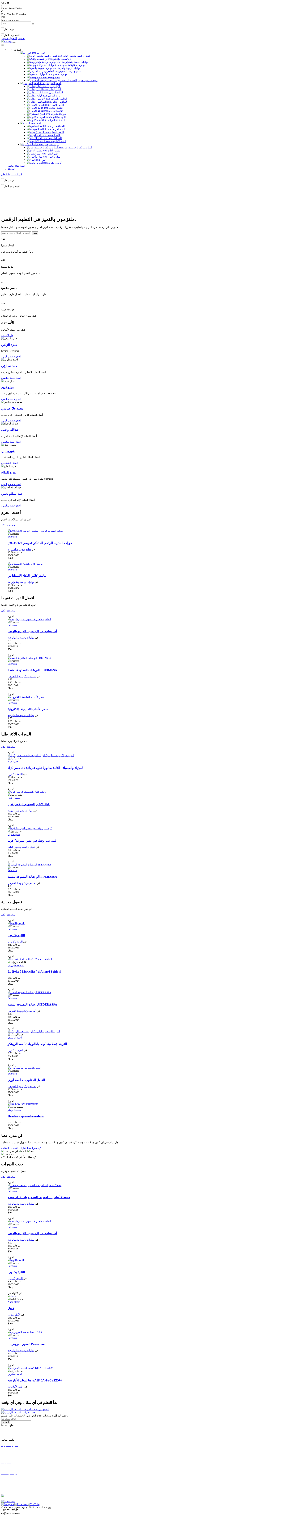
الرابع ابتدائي (54, 95)
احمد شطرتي (15, 1374)
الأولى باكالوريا (58, 117)
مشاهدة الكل (8, 525)
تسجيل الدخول (17, 38)
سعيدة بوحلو (14, 1110)
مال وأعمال (53, 156)
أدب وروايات (54, 162)
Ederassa (12, 536)
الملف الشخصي (9, 463)
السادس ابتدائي (59, 101)
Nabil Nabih (14, 1302)
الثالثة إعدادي (56, 110)
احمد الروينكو (15, 1037)
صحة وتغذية (53, 77)
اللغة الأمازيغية (58, 141)
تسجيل (5, 38)
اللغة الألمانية (55, 138)
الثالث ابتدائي (55, 92)
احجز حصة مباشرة (11, 356)
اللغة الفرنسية (57, 129)
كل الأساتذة (7, 335)
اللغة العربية (53, 135)
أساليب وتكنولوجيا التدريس (77, 147)
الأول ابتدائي (53, 86)
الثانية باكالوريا (57, 120)
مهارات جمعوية (59, 74)
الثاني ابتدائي (54, 89)
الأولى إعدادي (56, 104)
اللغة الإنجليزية (57, 126)
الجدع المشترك (59, 114)
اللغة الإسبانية (56, 132)
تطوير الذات (53, 150)
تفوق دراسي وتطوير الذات (76, 56)
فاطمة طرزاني (16, 965)
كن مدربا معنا (34, 1148)
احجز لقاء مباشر (16, 165)
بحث (35, 233)
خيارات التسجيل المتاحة (13, 1148)
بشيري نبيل (14, 798)
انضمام (6, 1422)
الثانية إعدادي (55, 107)
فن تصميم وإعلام (62, 59)
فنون (43, 159)
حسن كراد (13, 761)
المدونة (11, 169)
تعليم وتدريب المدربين (69, 71)
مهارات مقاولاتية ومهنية (72, 65)
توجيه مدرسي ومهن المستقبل (82, 80)
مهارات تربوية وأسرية (68, 68)
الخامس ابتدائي (58, 98)
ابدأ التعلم (16, 174)
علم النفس (52, 153)
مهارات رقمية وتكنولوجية (74, 62)
